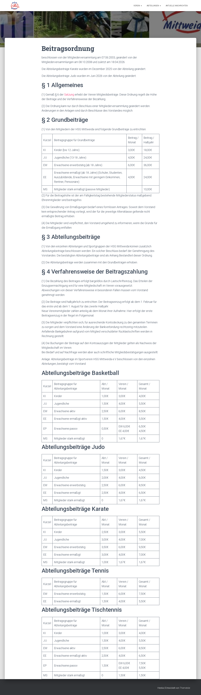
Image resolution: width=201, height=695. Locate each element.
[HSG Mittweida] (15, 6)
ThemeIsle (185, 688)
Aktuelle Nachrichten (177, 6)
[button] (141, 6)
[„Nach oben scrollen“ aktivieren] (195, 689)
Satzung (69, 94)
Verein (136, 6)
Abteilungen (153, 6)
